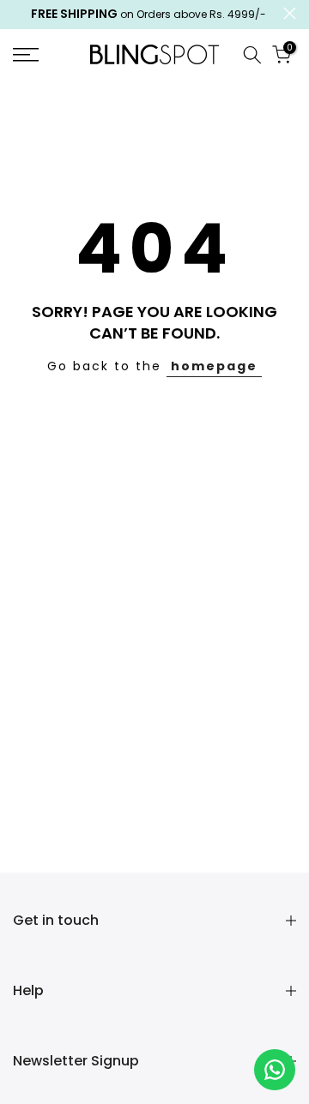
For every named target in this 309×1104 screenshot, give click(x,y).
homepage (214, 366)
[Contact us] (274, 1069)
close (289, 13)
